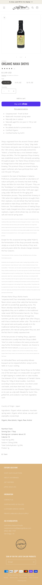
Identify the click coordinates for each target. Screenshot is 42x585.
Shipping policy (22, 580)
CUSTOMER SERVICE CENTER (14, 509)
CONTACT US (8, 500)
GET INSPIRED (9, 482)
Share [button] (6, 454)
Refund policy (14, 577)
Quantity (4, 87)
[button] (4, 7)
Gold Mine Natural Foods (20, 575)
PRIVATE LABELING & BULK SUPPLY (16, 513)
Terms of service (33, 577)
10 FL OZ (18, 82)
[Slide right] (25, 57)
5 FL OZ (6, 82)
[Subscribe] (33, 562)
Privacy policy (23, 577)
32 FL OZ (30, 82)
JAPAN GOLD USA (10, 487)
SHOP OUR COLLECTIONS (13, 473)
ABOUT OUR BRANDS (11, 478)
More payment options (21, 109)
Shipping (4, 75)
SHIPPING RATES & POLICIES (14, 504)
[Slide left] (16, 57)
